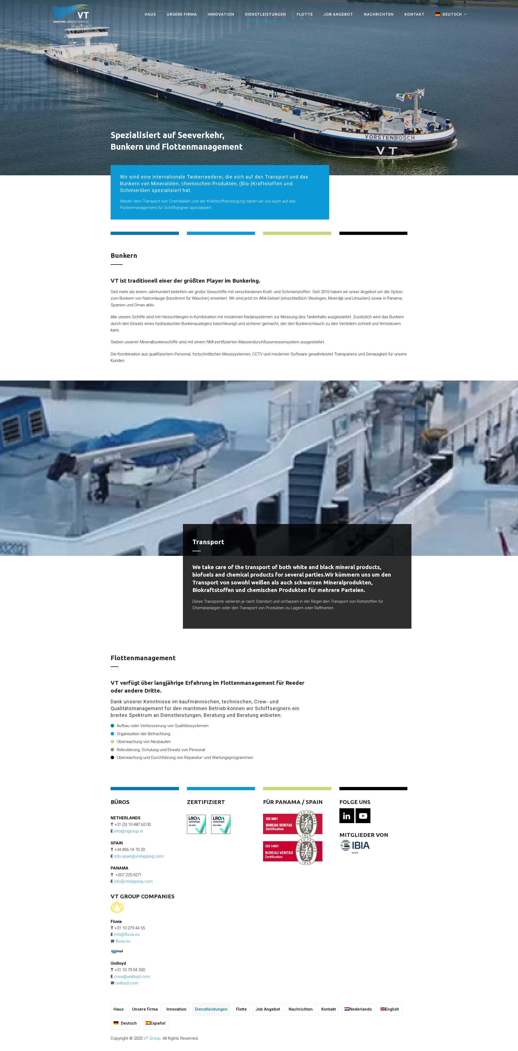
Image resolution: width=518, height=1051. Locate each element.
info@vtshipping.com (133, 881)
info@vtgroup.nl (128, 831)
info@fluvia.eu (126, 934)
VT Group (152, 1038)
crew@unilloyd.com (132, 976)
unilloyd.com (126, 983)
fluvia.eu (122, 941)
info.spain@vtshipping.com (138, 856)
